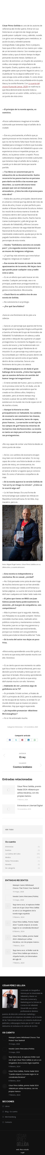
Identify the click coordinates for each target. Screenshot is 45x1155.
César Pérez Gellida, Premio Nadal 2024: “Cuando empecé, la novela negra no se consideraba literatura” (26, 925)
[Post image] (8, 789)
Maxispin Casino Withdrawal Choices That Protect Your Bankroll (26, 886)
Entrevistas (19, 727)
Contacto (8, 1122)
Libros (7, 1106)
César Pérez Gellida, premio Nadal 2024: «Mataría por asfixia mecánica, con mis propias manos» (29, 791)
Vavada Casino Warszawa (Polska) (25, 896)
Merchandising (10, 1117)
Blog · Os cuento (11, 1111)
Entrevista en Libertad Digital (30, 805)
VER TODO (9, 829)
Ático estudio (24, 1149)
